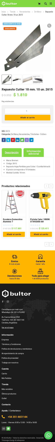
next (51, 186)
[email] (4, 429)
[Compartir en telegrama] (31, 140)
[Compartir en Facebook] (4, 140)
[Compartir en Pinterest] (13, 140)
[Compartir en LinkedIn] (17, 140)
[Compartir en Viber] (27, 140)
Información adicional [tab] (34, 153)
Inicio (4, 11)
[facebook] (3, 302)
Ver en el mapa (7, 327)
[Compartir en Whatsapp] (22, 140)
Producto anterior (47, 244)
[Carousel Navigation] (48, 186)
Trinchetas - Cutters (38, 134)
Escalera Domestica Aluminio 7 (12, 220)
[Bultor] (9, 3)
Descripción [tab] (12, 152)
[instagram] (8, 302)
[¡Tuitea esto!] (8, 140)
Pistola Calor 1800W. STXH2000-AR (40, 220)
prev (46, 186)
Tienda (12, 11)
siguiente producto (51, 244)
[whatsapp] (8, 429)
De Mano (37, 11)
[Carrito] (39, 3)
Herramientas (24, 11)
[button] (49, 26)
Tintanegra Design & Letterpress (13, 440)
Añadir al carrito (27, 117)
